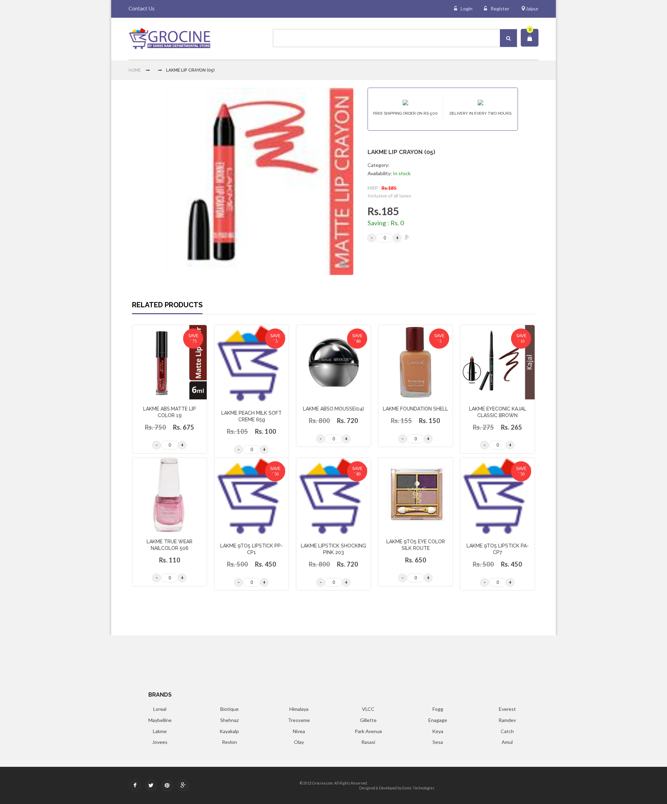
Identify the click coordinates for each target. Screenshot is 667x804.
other (529, 783)
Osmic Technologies (418, 788)
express (492, 783)
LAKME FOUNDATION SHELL (415, 409)
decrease (371, 238)
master (481, 783)
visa (465, 783)
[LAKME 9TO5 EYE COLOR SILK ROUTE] (415, 495)
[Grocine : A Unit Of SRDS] (170, 38)
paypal (508, 783)
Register (500, 8)
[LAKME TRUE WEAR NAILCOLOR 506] (169, 495)
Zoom (343, 264)
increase (397, 238)
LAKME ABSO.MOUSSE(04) (333, 409)
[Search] (508, 38)
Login (466, 8)
